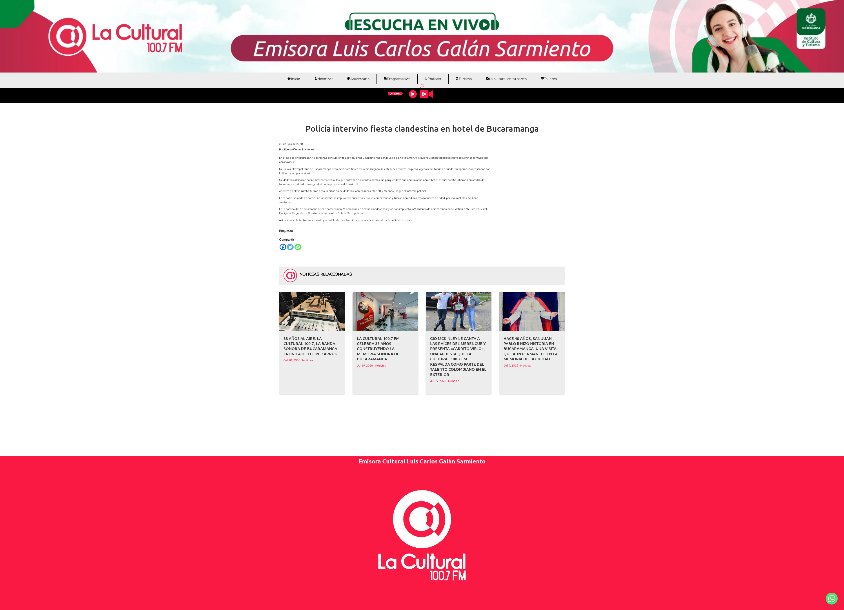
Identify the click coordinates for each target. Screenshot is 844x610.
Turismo (465, 79)
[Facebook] (283, 247)
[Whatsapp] (298, 247)
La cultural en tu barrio (508, 79)
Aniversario (360, 79)
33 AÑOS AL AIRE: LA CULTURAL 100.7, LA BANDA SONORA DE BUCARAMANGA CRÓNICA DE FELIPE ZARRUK (310, 346)
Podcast (435, 79)
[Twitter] (290, 247)
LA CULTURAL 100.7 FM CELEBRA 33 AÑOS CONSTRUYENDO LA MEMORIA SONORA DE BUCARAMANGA (378, 348)
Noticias (307, 360)
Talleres (550, 79)
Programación (399, 79)
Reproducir (413, 94)
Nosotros (325, 79)
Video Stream (426, 94)
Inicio (295, 79)
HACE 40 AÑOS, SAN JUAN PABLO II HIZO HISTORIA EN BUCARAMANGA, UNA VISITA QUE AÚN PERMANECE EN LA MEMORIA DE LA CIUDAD (531, 348)
